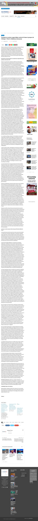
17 (32, 478)
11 (33, 476)
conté (13, 422)
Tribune (18, 16)
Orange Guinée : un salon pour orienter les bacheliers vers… (32, 143)
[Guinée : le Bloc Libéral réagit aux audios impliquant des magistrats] (13, 509)
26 (34, 479)
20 (35, 478)
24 (32, 479)
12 (34, 476)
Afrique (4, 422)
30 (31, 481)
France (19, 422)
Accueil (2, 16)
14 (36, 476)
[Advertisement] (19, 25)
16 (31, 478)
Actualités (6, 16)
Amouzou (7, 422)
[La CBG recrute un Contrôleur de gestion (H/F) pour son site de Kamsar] (29, 167)
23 (31, 479)
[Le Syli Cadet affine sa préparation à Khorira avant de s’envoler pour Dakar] (13, 491)
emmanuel (16, 422)
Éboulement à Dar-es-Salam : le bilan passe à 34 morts (14, 486)
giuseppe (22, 422)
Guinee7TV (12, 16)
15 (30, 478)
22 (30, 479)
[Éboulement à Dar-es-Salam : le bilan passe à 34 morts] (13, 483)
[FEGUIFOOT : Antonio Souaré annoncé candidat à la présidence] (13, 474)
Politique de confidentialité (23, 475)
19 (34, 478)
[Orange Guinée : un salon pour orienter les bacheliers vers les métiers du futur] (29, 143)
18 (33, 478)
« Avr (30, 482)
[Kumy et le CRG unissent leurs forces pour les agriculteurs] (29, 156)
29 (30, 481)
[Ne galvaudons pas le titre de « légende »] (13, 451)
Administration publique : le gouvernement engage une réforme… (13, 503)
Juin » (32, 482)
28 (36, 479)
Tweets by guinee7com (31, 201)
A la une (4, 449)
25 (33, 479)
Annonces (22, 16)
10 (32, 476)
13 (35, 476)
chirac (10, 422)
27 (35, 479)
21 (36, 478)
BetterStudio (31, 518)
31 (32, 481)
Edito (16, 16)
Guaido (2, 423)
